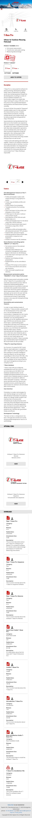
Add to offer (16, 77)
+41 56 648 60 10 (10, 811)
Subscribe (10, 805)
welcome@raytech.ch (25, 811)
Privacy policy (18, 812)
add (16, 464)
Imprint (12, 812)
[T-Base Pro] (12, 182)
